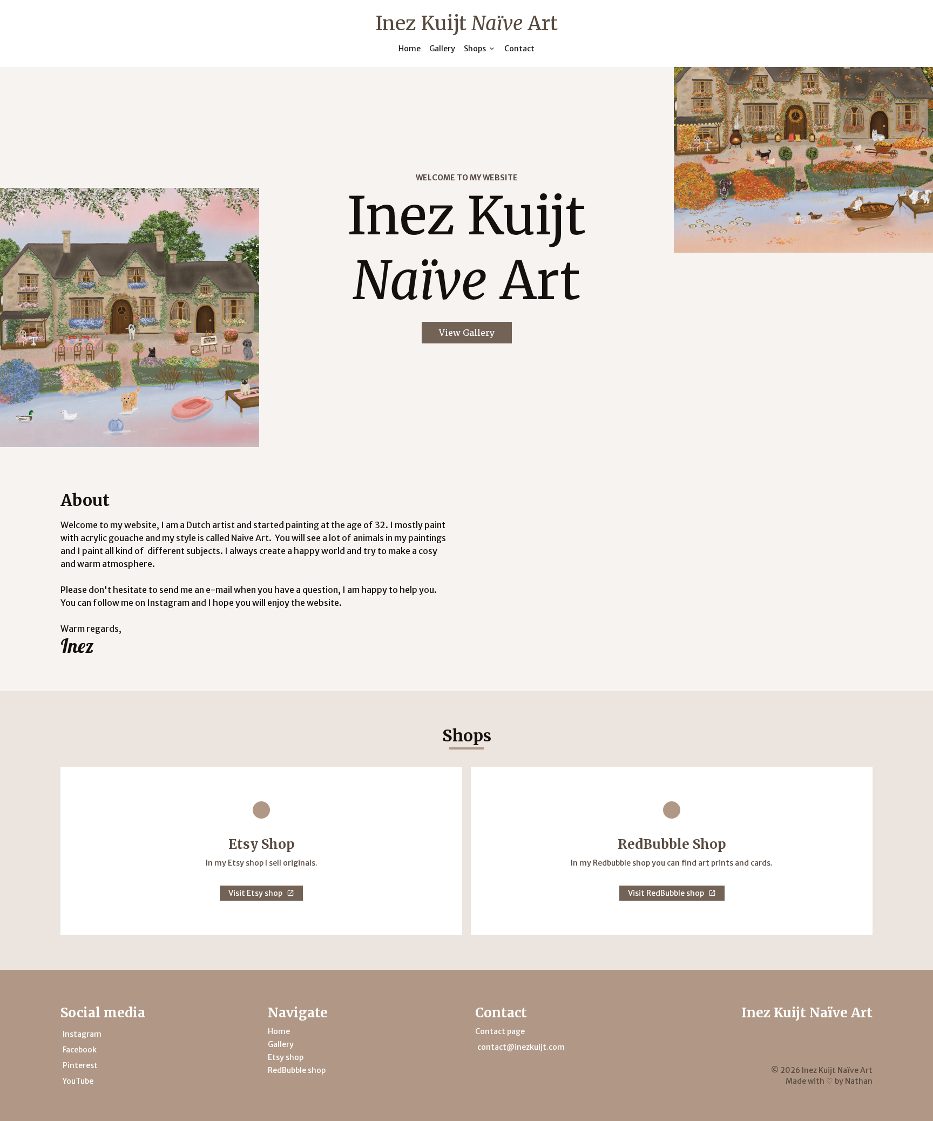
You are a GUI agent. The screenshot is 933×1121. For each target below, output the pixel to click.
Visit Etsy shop (255, 893)
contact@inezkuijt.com (521, 1047)
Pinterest (80, 1065)
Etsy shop (285, 1057)
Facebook (80, 1050)
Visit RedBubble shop (666, 893)
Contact (519, 48)
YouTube (78, 1081)
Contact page (500, 1031)
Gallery (442, 48)
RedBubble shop (297, 1070)
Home (409, 48)
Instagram (82, 1034)
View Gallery (467, 332)
